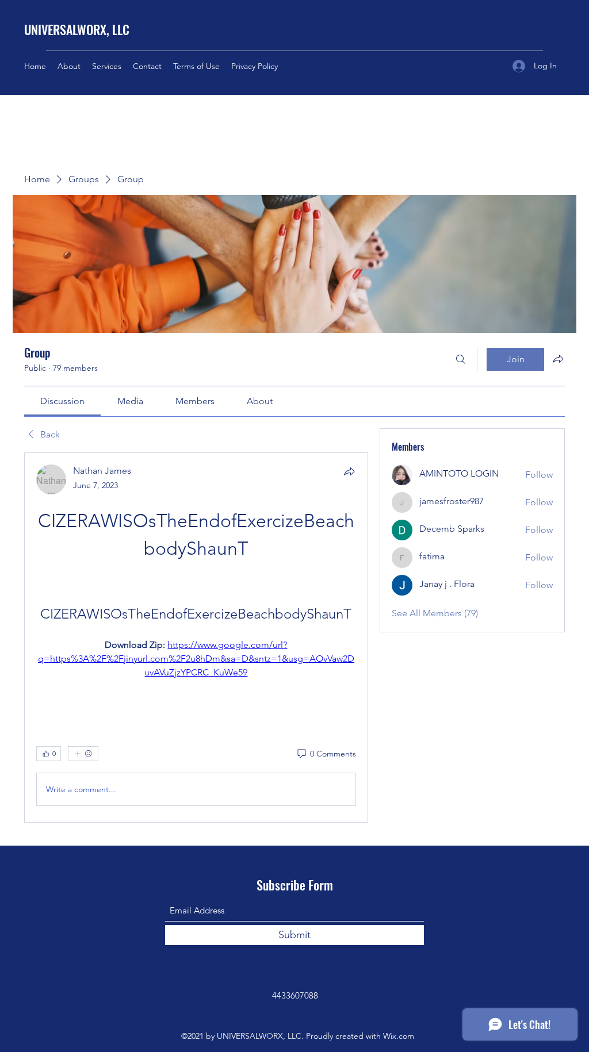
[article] (196, 637)
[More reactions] (83, 753)
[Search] (461, 359)
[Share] (349, 471)
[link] (62, 401)
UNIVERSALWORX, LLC (76, 29)
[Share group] (558, 359)
